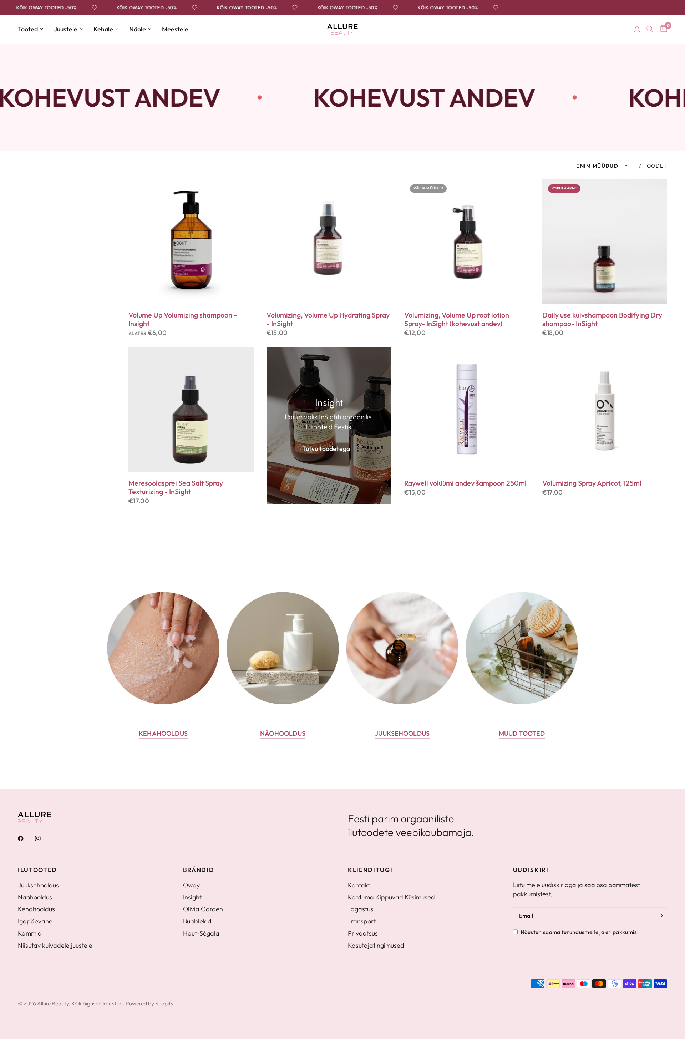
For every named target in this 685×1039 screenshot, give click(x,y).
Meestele (175, 29)
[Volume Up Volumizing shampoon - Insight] (191, 241)
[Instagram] (43, 838)
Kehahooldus (163, 733)
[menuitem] (33, 29)
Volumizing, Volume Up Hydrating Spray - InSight (328, 319)
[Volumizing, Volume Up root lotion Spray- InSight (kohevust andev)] (466, 241)
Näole (137, 29)
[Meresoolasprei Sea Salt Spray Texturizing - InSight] (191, 409)
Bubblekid (197, 921)
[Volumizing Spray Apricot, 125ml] (605, 409)
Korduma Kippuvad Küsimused (391, 897)
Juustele (65, 29)
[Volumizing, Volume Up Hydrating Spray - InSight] (329, 241)
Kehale (103, 29)
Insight (192, 897)
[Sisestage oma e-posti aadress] (660, 915)
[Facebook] (26, 838)
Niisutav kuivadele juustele (55, 945)
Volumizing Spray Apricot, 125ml (591, 483)
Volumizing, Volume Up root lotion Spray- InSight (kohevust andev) (456, 319)
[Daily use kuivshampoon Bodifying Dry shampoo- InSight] (605, 241)
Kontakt (359, 885)
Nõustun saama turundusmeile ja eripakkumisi (580, 932)
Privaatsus (363, 933)
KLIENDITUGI (370, 870)
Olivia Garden (203, 909)
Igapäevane (35, 921)
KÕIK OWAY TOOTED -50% (36, 7)
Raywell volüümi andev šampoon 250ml (465, 483)
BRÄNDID (198, 870)
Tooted (28, 29)
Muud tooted (522, 733)
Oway (191, 885)
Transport (362, 921)
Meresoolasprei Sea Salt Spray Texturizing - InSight (175, 487)
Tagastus (360, 909)
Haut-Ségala (201, 933)
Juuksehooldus (402, 733)
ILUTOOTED (37, 870)
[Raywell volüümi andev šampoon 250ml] (466, 409)
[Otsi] (650, 29)
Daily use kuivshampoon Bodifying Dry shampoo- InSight (602, 319)
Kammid (30, 933)
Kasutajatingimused (376, 945)
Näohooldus (282, 733)
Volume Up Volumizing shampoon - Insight (182, 319)
